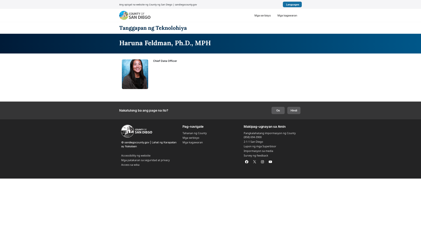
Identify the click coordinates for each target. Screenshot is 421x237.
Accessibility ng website (135, 155)
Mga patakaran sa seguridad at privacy (145, 160)
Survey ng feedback (256, 155)
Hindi (294, 110)
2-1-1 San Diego (253, 142)
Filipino (300, 4)
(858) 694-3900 (253, 137)
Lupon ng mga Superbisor (260, 146)
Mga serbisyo (262, 15)
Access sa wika (130, 165)
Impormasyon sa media (258, 151)
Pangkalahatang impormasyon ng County (270, 133)
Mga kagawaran (287, 15)
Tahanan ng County (195, 133)
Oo (278, 110)
